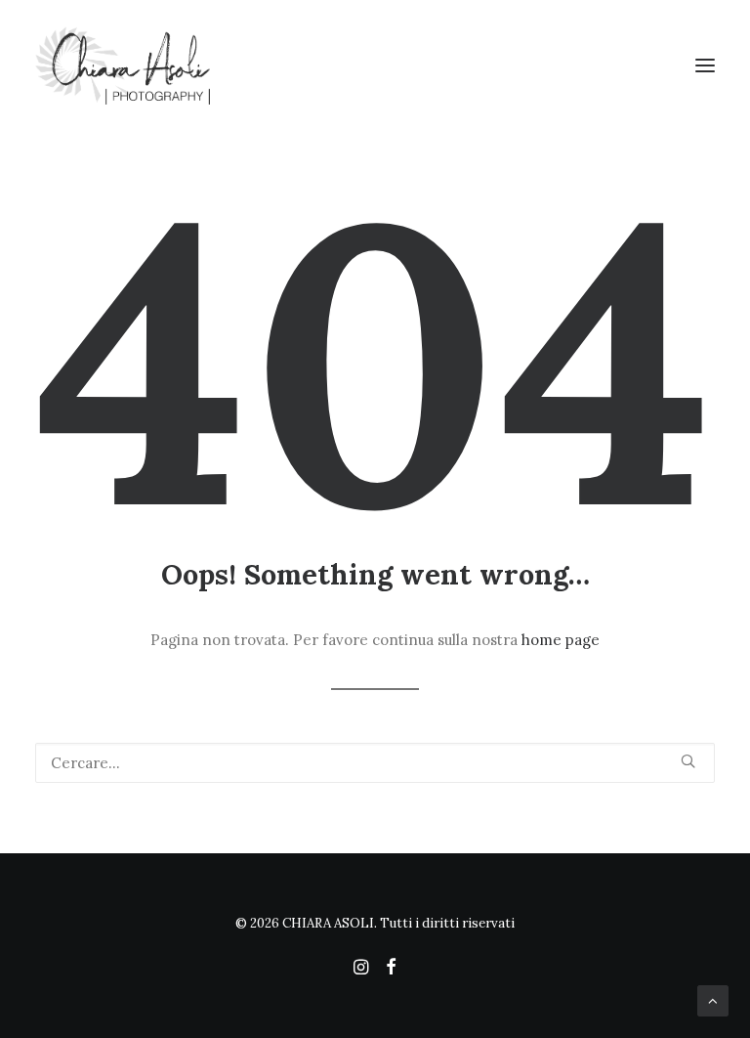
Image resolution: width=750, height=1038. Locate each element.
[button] (705, 65)
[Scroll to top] (713, 999)
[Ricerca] (375, 763)
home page (560, 639)
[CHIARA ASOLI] (375, 65)
